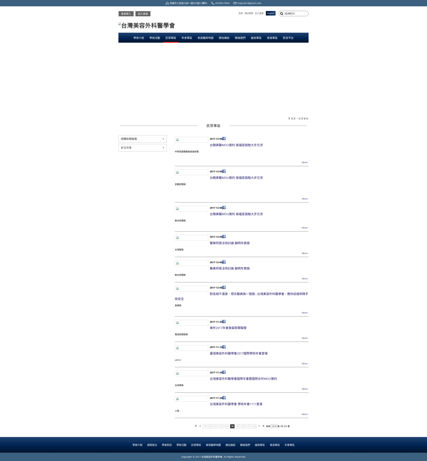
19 (205, 426)
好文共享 (126, 148)
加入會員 (143, 13)
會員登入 (126, 13)
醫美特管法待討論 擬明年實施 (230, 243)
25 (238, 426)
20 (210, 426)
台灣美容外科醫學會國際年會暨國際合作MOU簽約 (243, 379)
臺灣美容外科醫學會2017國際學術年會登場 (239, 353)
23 (227, 426)
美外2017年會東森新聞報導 (228, 328)
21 (216, 426)
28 (254, 426)
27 (249, 426)
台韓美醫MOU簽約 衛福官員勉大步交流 (236, 145)
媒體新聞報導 (129, 139)
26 (243, 426)
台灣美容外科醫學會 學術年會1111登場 (236, 404)
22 (221, 426)
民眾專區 (304, 118)
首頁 (293, 118)
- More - (305, 162)
